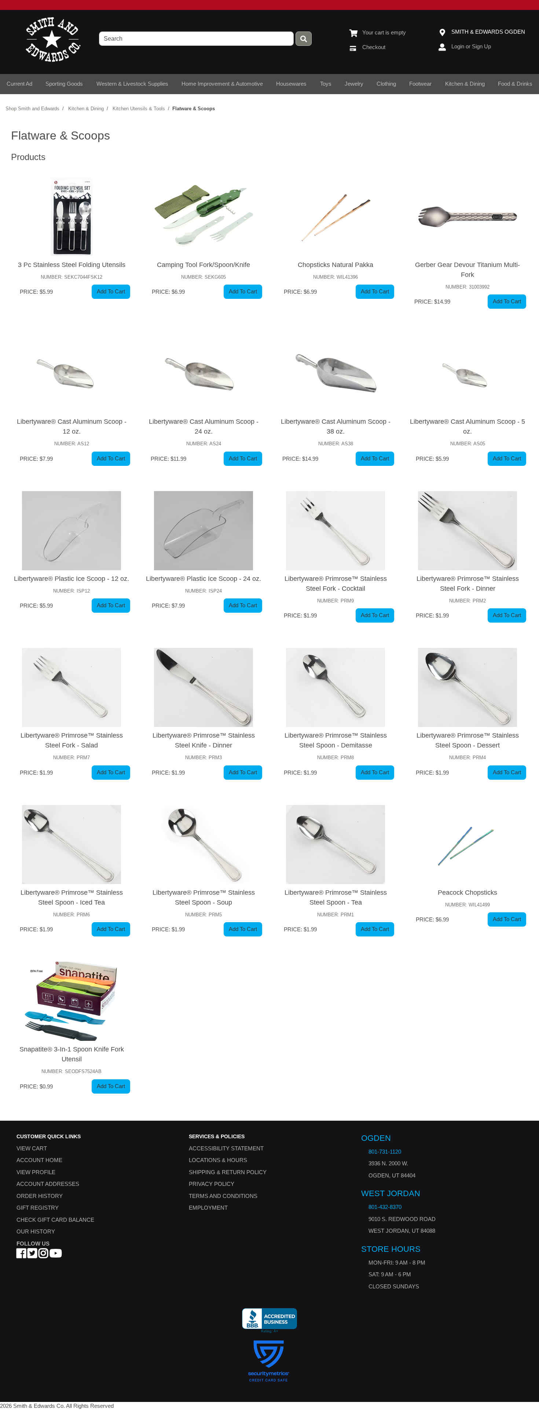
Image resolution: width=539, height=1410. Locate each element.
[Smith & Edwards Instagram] (43, 1255)
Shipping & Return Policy (228, 1172)
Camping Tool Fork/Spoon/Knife (203, 264)
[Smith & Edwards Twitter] (32, 1255)
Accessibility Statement (226, 1148)
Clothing (386, 84)
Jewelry (354, 84)
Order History (39, 1195)
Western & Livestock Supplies (132, 84)
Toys (325, 84)
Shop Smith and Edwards (32, 108)
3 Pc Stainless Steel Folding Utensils (71, 264)
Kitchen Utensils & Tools (139, 108)
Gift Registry (37, 1208)
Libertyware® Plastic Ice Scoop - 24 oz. (203, 578)
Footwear (420, 84)
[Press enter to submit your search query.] (304, 38)
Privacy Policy (211, 1184)
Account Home (39, 1160)
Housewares (291, 84)
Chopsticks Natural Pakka (335, 264)
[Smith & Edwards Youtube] (56, 1255)
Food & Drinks (515, 84)
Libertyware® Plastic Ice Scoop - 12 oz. (71, 578)
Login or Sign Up (471, 46)
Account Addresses (47, 1184)
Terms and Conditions (223, 1195)
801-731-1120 (384, 1151)
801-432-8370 (385, 1207)
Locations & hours (218, 1160)
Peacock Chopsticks (467, 892)
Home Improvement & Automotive (222, 84)
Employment (208, 1208)
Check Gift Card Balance (55, 1219)
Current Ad (19, 84)
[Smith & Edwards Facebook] (21, 1255)
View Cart (31, 1148)
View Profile (35, 1172)
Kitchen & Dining (465, 84)
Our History (35, 1231)
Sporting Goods (64, 84)
